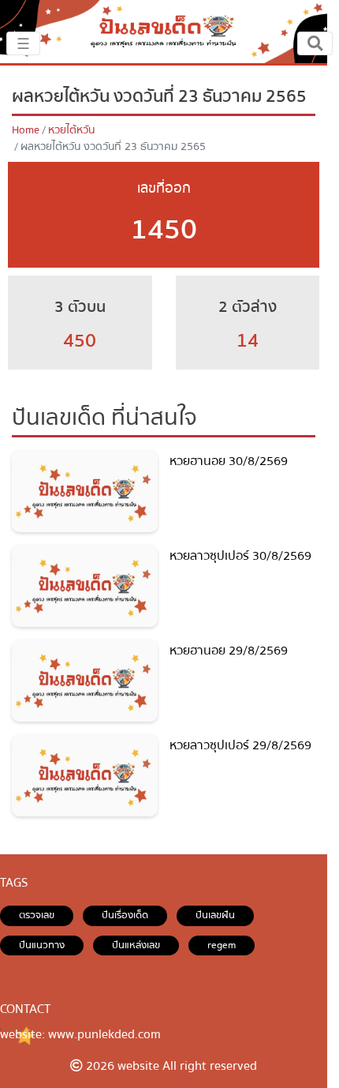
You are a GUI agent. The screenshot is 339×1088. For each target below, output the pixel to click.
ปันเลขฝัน (215, 915)
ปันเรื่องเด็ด (125, 915)
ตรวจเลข (36, 915)
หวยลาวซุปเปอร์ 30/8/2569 (240, 556)
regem (221, 945)
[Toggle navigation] (315, 43)
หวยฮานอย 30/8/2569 (229, 461)
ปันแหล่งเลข (136, 945)
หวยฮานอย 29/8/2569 (229, 650)
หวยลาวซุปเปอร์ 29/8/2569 (240, 745)
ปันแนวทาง (42, 945)
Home (25, 130)
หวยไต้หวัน (71, 130)
